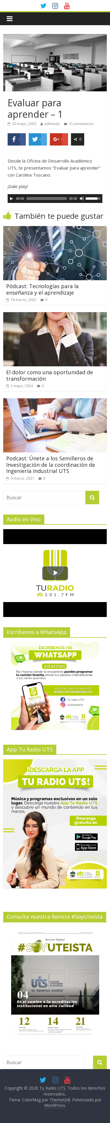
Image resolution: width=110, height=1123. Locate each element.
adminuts (52, 123)
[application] (55, 198)
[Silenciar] (81, 198)
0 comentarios (81, 123)
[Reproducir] (11, 198)
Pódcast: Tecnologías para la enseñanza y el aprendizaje (42, 289)
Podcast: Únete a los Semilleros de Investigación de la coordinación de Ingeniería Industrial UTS (50, 464)
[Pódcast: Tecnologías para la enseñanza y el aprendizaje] (55, 229)
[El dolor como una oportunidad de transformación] (55, 315)
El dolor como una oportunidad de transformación (49, 375)
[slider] (94, 198)
